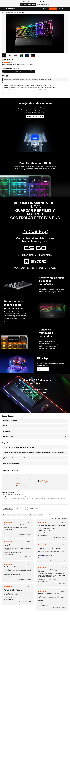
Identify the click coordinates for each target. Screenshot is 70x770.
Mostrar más (46, 515)
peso (34, 514)
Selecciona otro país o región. (43, 79)
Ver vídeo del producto (36, 116)
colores (4, 514)
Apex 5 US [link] (24, 12)
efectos (19, 514)
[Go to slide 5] (27, 55)
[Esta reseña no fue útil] (30, 534)
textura (9, 514)
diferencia (40, 514)
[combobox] (20, 508)
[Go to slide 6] (33, 55)
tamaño (29, 514)
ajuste (14, 514)
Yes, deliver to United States (28, 4)
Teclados (19, 12)
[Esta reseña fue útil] (28, 534)
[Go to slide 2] (10, 55)
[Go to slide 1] (4, 55)
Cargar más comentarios (35, 616)
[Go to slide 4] (21, 55)
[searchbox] (6, 508)
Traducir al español (9, 532)
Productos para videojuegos (9, 12)
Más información (43, 369)
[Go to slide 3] (16, 55)
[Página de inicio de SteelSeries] (11, 8)
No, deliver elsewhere (42, 4)
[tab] (45, 9)
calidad (24, 514)
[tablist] (45, 9)
